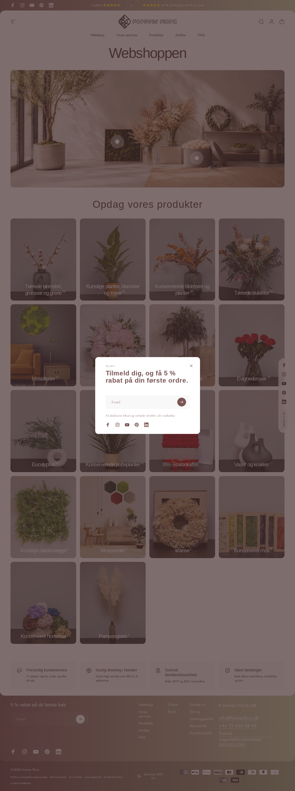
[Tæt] (191, 366)
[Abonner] (181, 402)
